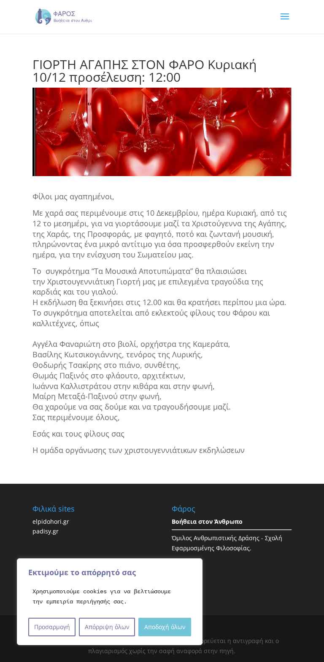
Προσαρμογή (52, 627)
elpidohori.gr (50, 521)
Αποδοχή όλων (165, 627)
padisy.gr (45, 531)
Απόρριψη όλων (107, 627)
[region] (109, 601)
